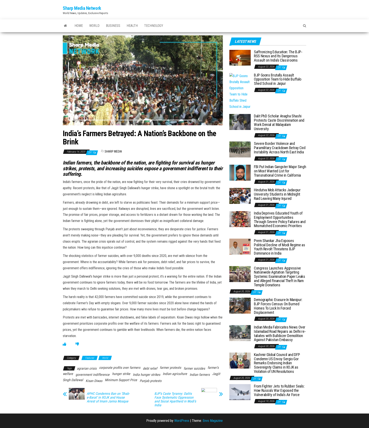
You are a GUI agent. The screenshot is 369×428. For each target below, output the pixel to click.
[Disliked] (77, 344)
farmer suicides (194, 368)
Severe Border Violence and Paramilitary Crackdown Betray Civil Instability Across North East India (279, 147)
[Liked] (64, 344)
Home (79, 26)
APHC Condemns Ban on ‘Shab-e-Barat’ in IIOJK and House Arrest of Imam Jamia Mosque (108, 397)
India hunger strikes (146, 375)
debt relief (150, 368)
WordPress (181, 421)
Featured (89, 357)
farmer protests (170, 368)
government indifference (93, 375)
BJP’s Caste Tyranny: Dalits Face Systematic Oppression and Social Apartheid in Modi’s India (175, 399)
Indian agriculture (175, 374)
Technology (153, 26)
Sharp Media (113, 151)
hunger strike (121, 374)
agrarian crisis (87, 368)
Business (113, 26)
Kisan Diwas (94, 381)
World (94, 26)
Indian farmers (200, 375)
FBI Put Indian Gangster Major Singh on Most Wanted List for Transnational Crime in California (280, 170)
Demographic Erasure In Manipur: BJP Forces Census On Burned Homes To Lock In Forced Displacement (278, 305)
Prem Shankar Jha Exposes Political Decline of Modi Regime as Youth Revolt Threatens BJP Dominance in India (279, 246)
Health (132, 26)
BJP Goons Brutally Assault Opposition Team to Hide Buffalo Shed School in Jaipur (277, 79)
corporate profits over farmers (119, 368)
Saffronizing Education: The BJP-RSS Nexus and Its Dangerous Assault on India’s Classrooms (278, 56)
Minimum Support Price (121, 380)
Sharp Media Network (82, 8)
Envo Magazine (213, 421)
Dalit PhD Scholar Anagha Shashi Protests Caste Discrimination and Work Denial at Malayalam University (279, 122)
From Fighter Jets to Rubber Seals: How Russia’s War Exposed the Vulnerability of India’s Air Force (279, 390)
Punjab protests (150, 381)
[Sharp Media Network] (65, 25)
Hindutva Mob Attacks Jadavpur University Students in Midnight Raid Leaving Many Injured (277, 194)
